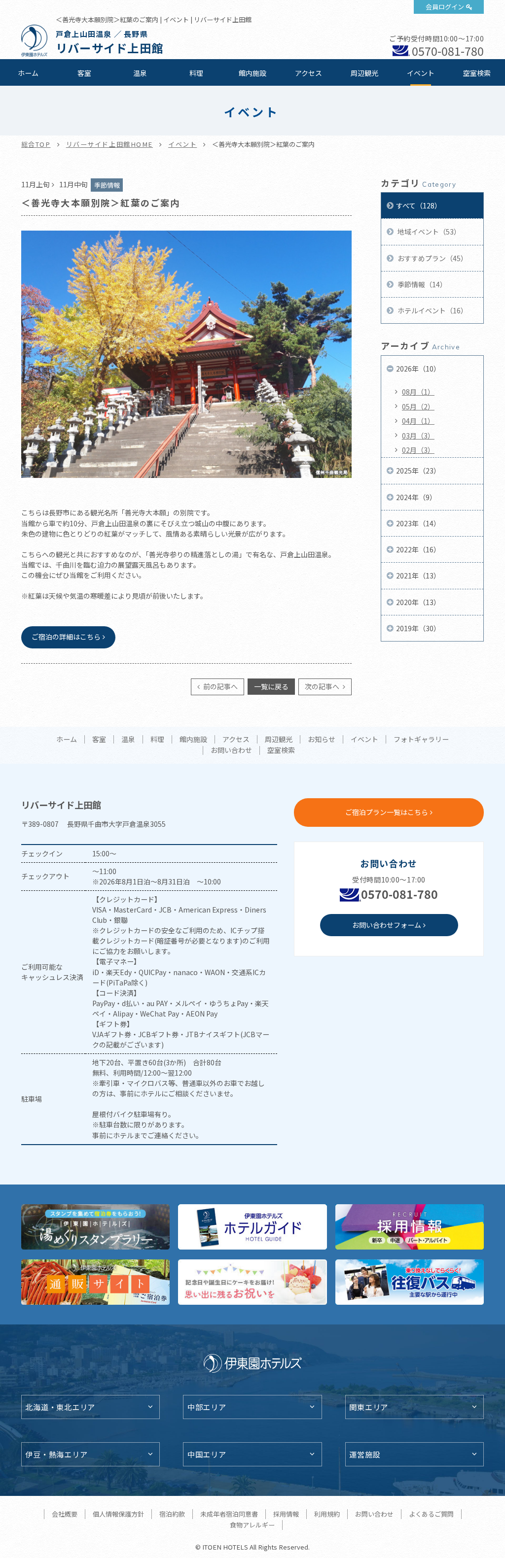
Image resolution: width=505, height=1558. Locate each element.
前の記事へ (220, 686)
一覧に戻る (271, 686)
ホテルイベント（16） (432, 310)
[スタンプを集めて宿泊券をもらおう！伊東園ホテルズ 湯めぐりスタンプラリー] (95, 1227)
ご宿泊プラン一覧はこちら (386, 812)
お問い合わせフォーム (386, 925)
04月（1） (418, 421)
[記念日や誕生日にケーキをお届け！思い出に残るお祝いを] (252, 1282)
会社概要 (64, 1514)
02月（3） (418, 450)
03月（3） (418, 435)
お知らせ (321, 739)
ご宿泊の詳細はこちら (66, 637)
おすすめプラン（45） (432, 258)
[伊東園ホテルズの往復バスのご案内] (409, 1282)
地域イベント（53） (428, 232)
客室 (84, 73)
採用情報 (286, 1514)
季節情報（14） (421, 284)
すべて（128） (418, 205)
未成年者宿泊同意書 (229, 1514)
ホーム (28, 73)
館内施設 (252, 73)
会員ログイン (445, 6)
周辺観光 (364, 73)
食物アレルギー (252, 1524)
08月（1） (418, 392)
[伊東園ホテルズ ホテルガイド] (252, 1227)
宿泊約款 (172, 1514)
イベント (420, 73)
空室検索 (477, 73)
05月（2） (418, 406)
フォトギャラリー (421, 739)
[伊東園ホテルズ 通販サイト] (95, 1282)
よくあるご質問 (431, 1514)
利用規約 (327, 1514)
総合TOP (36, 144)
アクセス (308, 73)
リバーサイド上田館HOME (109, 144)
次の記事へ (323, 686)
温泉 (140, 73)
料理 (196, 73)
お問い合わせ (231, 750)
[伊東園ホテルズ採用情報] (409, 1227)
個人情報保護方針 (118, 1514)
